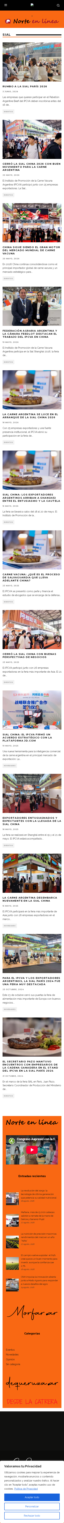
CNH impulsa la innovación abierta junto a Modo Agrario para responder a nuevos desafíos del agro (39, 1280)
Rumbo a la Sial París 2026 (25, 86)
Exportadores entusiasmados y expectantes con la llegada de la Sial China (32, 821)
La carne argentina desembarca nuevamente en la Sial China (30, 899)
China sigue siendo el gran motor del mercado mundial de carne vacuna (31, 250)
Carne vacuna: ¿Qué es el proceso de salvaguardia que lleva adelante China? (31, 577)
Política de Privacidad (26, 1488)
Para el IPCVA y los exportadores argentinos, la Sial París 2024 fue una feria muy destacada (31, 981)
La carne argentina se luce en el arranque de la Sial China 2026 (30, 416)
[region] (32, 1492)
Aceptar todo (32, 1497)
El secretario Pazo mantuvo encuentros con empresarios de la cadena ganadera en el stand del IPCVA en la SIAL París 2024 (30, 1066)
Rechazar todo (32, 1515)
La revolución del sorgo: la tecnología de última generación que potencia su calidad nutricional (38, 1194)
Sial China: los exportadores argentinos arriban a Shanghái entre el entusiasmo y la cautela (31, 497)
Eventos (8, 111)
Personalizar (32, 1506)
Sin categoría (13, 1364)
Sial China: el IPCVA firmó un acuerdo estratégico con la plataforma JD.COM (27, 737)
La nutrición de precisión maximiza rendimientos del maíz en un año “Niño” (38, 1237)
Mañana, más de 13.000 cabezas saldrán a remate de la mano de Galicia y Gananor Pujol (37, 1216)
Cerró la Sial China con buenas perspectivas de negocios (29, 656)
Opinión (10, 1359)
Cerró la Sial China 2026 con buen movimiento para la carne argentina (32, 167)
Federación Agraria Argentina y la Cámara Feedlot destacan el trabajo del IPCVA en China (30, 333)
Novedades (10, 766)
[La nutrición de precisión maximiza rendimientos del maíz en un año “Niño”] (12, 1243)
